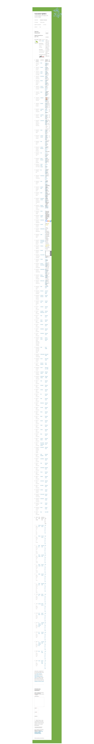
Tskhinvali (41, 97)
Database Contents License (39, 681)
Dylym (41, 62)
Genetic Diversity (47, 193)
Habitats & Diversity (38, 24)
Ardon (41, 181)
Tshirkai (41, 259)
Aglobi (41, 234)
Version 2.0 (47, 207)
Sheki (41, 347)
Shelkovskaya (42, 354)
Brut (41, 169)
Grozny (41, 358)
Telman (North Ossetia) (41, 165)
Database (47, 190)
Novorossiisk (42, 494)
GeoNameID (48, 193)
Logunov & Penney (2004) (46, 292)
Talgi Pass (41, 245)
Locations (36, 22)
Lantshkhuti (42, 458)
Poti (41, 394)
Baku (41, 511)
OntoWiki (47, 199)
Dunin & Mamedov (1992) (46, 339)
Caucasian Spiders (40, 14)
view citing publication (45, 529)
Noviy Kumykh (42, 254)
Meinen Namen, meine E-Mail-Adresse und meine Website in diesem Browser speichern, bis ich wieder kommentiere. (39, 723)
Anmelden (47, 169)
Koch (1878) (46, 511)
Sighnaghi (41, 306)
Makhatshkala (42, 228)
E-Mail (36, 712)
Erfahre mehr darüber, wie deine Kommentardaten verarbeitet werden (39, 732)
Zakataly (41, 476)
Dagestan (47, 189)
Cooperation (47, 188)
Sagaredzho (42, 120)
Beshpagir (41, 290)
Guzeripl (41, 224)
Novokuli (41, 250)
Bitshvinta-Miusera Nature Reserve (42, 241)
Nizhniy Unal (42, 280)
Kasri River (41, 485)
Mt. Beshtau (42, 76)
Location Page (47, 197)
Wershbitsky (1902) (42, 662)
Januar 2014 (47, 140)
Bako (39, 651)
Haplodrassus (47, 194)
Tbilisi (41, 286)
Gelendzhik (42, 498)
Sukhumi (41, 389)
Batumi (41, 411)
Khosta (41, 507)
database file (47, 191)
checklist (48, 186)
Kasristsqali (42, 447)
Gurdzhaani (42, 333)
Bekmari (41, 80)
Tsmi (41, 152)
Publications (42, 22)
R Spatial (44, 24)
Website (36, 716)
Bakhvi (41, 416)
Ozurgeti (41, 407)
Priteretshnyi (42, 175)
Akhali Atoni (42, 402)
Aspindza (41, 324)
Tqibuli (41, 425)
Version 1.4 (47, 206)
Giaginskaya (42, 219)
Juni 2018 (47, 128)
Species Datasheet (47, 203)
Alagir (41, 141)
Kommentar (37, 696)
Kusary (39, 660)
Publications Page (47, 201)
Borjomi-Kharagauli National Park (42, 444)
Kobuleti (41, 420)
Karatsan (41, 67)
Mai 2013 (47, 147)
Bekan (41, 192)
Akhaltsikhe (42, 328)
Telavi (41, 315)
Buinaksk (41, 103)
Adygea (41, 211)
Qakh (41, 463)
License (46, 195)
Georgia (39, 603)
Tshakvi (41, 429)
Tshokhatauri (42, 467)
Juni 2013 (47, 146)
